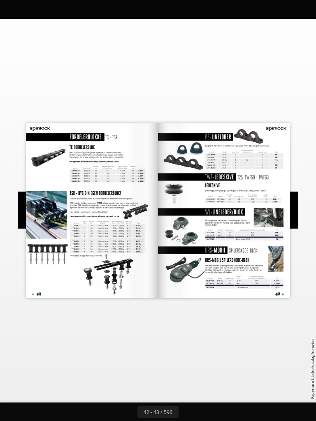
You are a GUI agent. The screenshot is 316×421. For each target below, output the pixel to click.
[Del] (285, 9)
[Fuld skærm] (304, 9)
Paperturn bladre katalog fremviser (312, 368)
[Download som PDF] (49, 9)
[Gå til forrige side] (128, 412)
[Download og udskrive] (67, 9)
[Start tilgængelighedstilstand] (86, 9)
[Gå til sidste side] (206, 412)
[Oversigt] (30, 9)
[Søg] (11, 9)
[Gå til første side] (110, 412)
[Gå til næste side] (188, 412)
